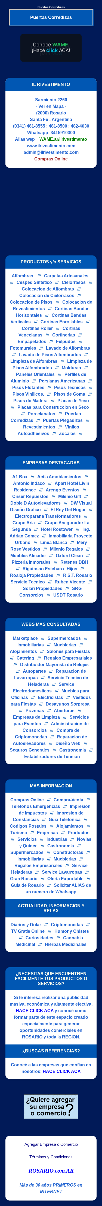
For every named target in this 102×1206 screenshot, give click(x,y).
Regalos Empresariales (68, 658)
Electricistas (50, 697)
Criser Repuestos (30, 496)
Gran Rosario (24, 878)
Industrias (57, 839)
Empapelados (32, 341)
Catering (25, 658)
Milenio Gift (69, 496)
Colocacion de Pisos (31, 302)
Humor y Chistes (71, 931)
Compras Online (27, 800)
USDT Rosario (68, 595)
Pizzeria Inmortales (31, 562)
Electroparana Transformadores (48, 516)
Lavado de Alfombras (68, 348)
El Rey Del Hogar (68, 509)
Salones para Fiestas (68, 651)
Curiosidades (39, 938)
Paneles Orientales (35, 374)
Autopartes (34, 671)
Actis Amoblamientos (59, 476)
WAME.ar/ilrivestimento (63, 139)
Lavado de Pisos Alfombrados (50, 354)
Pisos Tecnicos (70, 387)
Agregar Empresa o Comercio (51, 1144)
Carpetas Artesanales (66, 276)
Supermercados (64, 638)
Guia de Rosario (27, 885)
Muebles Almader (28, 555)
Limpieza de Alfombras (33, 361)
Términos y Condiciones (51, 1157)
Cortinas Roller (37, 328)
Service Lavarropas (62, 872)
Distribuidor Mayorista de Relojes (54, 664)
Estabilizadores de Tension (52, 756)
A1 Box (19, 476)
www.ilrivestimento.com (51, 145)
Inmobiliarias (30, 645)
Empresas (47, 832)
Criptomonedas (67, 924)
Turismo (18, 832)
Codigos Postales (28, 826)
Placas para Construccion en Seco (53, 407)
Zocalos (67, 433)
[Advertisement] (51, 211)
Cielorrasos (74, 282)
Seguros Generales (30, 750)
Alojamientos (23, 651)
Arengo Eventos (62, 490)
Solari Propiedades (42, 588)
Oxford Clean (69, 555)
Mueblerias (65, 645)
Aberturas (64, 710)
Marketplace (25, 638)
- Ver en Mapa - (51, 106)
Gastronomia (72, 750)
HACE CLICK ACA (35, 1010)
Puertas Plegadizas (63, 420)
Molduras (71, 367)
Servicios (27, 839)
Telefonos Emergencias (35, 806)
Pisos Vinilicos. (28, 394)
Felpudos (66, 341)
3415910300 (63, 132)
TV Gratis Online (28, 931)
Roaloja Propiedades (31, 575)
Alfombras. (23, 276)
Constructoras (68, 852)
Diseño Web (68, 743)
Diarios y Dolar (26, 924)
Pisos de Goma (69, 394)
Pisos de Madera (30, 400)
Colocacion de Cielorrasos (46, 295)
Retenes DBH (74, 562)
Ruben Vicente (70, 582)
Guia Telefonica (65, 819)
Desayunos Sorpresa (67, 704)
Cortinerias (63, 335)
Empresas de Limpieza (36, 717)
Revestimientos (39, 427)
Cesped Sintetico (34, 282)
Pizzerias (35, 710)
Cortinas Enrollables (62, 322)
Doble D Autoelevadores (35, 503)
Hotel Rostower (57, 529)
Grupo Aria (24, 522)
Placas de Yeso (73, 400)
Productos (78, 832)
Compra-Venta (68, 800)
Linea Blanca (53, 542)
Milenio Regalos (66, 549)
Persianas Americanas (62, 381)
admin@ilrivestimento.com (51, 152)
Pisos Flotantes (28, 387)
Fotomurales (23, 348)
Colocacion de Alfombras (48, 289)
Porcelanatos (41, 413)
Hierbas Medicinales (65, 944)
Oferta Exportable (65, 878)
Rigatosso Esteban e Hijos (50, 568)
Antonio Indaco (29, 483)
